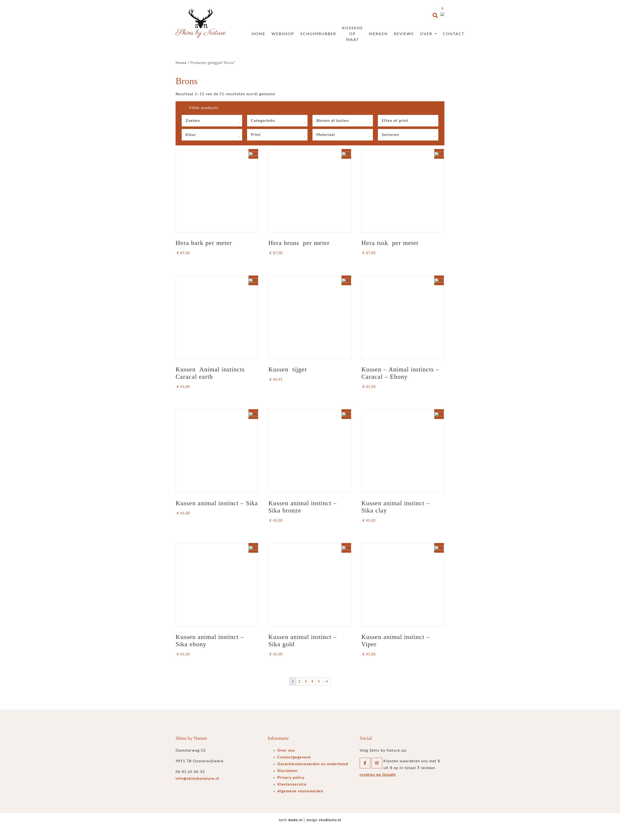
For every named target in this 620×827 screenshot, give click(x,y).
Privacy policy (290, 778)
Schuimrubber (318, 34)
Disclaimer (287, 771)
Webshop (282, 34)
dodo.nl (295, 820)
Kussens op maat (352, 34)
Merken (378, 34)
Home (258, 34)
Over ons (286, 750)
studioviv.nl (330, 820)
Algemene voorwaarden (300, 791)
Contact (453, 34)
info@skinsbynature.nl (197, 778)
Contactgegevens (294, 757)
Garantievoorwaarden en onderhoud (312, 764)
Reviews (404, 34)
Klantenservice (292, 784)
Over (427, 34)
